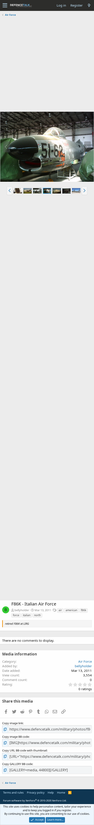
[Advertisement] (47, 64)
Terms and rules (13, 792)
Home (61, 792)
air (60, 610)
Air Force (85, 661)
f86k (83, 610)
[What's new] (89, 5)
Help (51, 792)
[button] (5, 5)
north (37, 615)
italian (26, 615)
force (16, 615)
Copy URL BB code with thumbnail (24, 750)
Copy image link (12, 723)
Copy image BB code (15, 737)
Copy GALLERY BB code (17, 764)
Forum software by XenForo (35, 800)
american (71, 610)
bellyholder (21, 610)
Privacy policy (36, 792)
